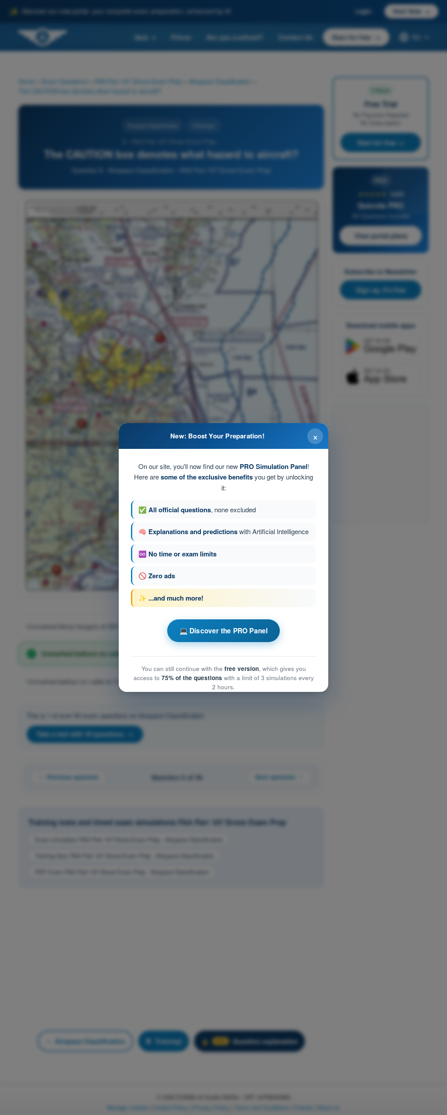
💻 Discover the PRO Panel (223, 631)
